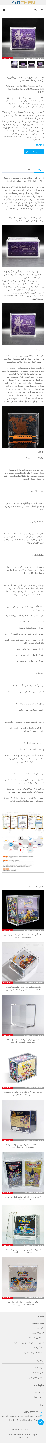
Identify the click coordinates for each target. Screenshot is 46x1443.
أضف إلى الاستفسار (33, 152)
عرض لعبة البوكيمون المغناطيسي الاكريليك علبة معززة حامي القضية (23, 1250)
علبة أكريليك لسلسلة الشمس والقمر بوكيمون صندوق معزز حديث (23, 935)
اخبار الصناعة (38, 1372)
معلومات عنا (29, 1429)
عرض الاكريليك (37, 1332)
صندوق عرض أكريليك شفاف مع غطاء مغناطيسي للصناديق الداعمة (23, 1040)
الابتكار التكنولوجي (36, 1377)
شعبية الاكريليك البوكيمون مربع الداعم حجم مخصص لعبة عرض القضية (23, 1145)
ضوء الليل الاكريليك (36, 1337)
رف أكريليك (39, 1327)
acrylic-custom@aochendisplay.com (21, 1416)
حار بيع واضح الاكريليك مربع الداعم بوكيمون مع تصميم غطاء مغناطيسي (23, 1093)
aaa (29, 169)
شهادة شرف (38, 1392)
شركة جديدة (39, 1367)
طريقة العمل (38, 1397)
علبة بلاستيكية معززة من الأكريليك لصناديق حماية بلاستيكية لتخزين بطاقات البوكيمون (23, 988)
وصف (39, 169)
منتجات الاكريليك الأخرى (34, 1352)
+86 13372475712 (31, 1412)
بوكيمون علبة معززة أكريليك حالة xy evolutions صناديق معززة (23, 1303)
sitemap (16, 1429)
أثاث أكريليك (39, 1347)
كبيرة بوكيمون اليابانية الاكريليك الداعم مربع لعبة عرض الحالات (23, 1198)
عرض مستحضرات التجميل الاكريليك (29, 1342)
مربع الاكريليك (38, 1322)
